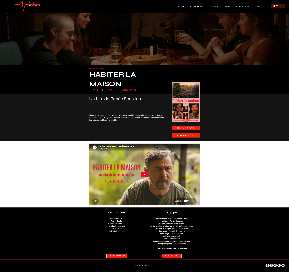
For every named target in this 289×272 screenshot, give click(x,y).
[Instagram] (271, 265)
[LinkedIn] (279, 265)
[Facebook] (267, 265)
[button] (242, 6)
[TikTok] (275, 265)
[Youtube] (283, 265)
